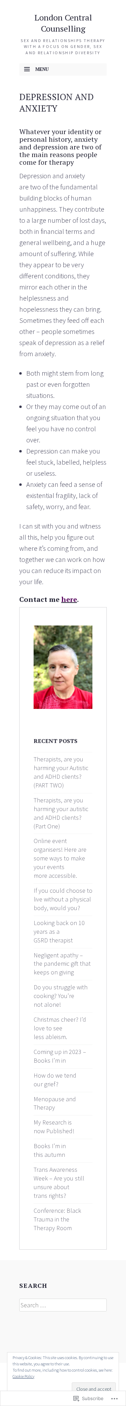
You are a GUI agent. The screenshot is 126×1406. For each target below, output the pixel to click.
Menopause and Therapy (55, 1103)
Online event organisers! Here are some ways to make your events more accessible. (60, 858)
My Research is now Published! (54, 1126)
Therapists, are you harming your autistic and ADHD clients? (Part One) (61, 813)
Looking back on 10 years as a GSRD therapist (59, 931)
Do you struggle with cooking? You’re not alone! (61, 995)
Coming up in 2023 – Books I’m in (60, 1056)
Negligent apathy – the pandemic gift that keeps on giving (62, 963)
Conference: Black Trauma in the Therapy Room (57, 1219)
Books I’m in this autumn (50, 1150)
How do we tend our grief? (55, 1079)
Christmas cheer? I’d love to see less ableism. (60, 1028)
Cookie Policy (23, 1376)
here (69, 599)
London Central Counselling (63, 23)
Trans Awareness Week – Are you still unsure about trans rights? (59, 1183)
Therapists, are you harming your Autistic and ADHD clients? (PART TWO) (61, 772)
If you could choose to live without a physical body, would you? (63, 899)
